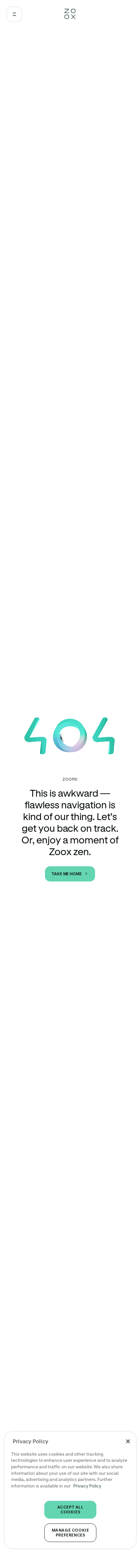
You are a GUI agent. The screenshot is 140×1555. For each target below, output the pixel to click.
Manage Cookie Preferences (70, 1532)
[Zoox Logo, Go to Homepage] (70, 14)
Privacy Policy (87, 1486)
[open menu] (14, 14)
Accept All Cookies (70, 1509)
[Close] (128, 1441)
